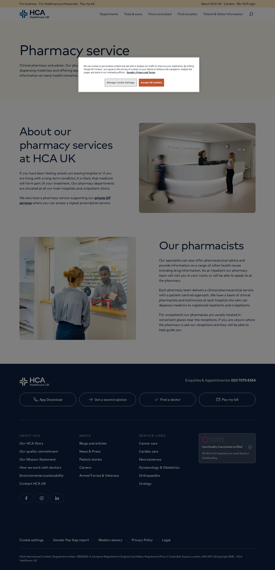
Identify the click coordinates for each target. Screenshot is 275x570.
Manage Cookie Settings (121, 82)
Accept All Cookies (151, 82)
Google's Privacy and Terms (141, 72)
